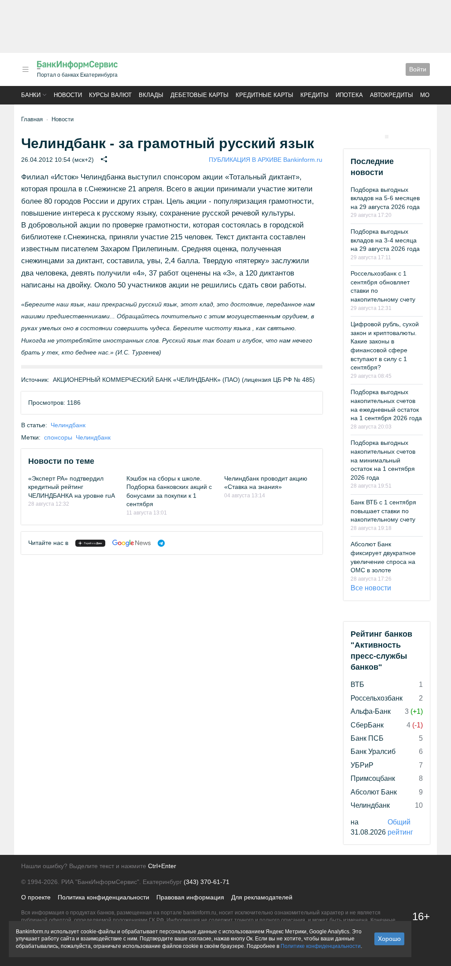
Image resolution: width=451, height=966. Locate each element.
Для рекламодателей (261, 897)
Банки (31, 95)
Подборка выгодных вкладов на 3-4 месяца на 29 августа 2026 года (385, 240)
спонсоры (58, 437)
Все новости (371, 588)
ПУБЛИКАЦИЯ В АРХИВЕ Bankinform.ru (265, 159)
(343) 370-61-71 (206, 881)
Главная (32, 119)
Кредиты (314, 95)
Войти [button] (417, 69)
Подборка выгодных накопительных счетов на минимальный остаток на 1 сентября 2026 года (383, 460)
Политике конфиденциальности (321, 946)
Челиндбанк (68, 425)
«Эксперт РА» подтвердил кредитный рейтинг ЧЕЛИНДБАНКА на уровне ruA (71, 487)
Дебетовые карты (199, 95)
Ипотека (349, 95)
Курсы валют (110, 95)
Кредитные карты (264, 95)
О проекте (36, 897)
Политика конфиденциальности (103, 897)
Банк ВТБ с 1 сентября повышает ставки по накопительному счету (383, 511)
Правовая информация (190, 897)
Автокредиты (391, 95)
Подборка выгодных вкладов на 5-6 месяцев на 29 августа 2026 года (385, 198)
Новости (68, 95)
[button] (25, 69)
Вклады (151, 95)
